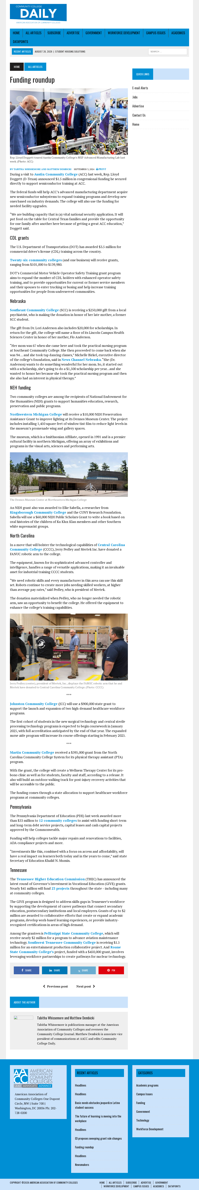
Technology (142, 1120)
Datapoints (20, 41)
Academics (178, 33)
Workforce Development (124, 33)
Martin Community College (32, 752)
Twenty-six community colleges (36, 260)
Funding (140, 1103)
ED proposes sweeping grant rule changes (98, 1138)
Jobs (135, 97)
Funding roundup (84, 1147)
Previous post (57, 986)
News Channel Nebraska (81, 359)
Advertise (73, 33)
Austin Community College (56, 174)
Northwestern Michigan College (36, 414)
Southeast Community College (34, 310)
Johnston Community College (34, 704)
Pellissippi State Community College (73, 933)
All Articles (33, 33)
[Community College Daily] (38, 14)
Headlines (80, 1085)
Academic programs (147, 1085)
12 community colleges (58, 820)
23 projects (60, 888)
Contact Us (139, 115)
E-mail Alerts (140, 88)
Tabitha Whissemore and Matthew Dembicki (65, 1017)
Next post (83, 986)
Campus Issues (155, 33)
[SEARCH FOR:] (167, 51)
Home (16, 33)
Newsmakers (82, 1164)
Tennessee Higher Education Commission (51, 879)
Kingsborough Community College (38, 512)
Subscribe (54, 33)
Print (102, 169)
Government (94, 33)
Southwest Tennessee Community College (62, 942)
